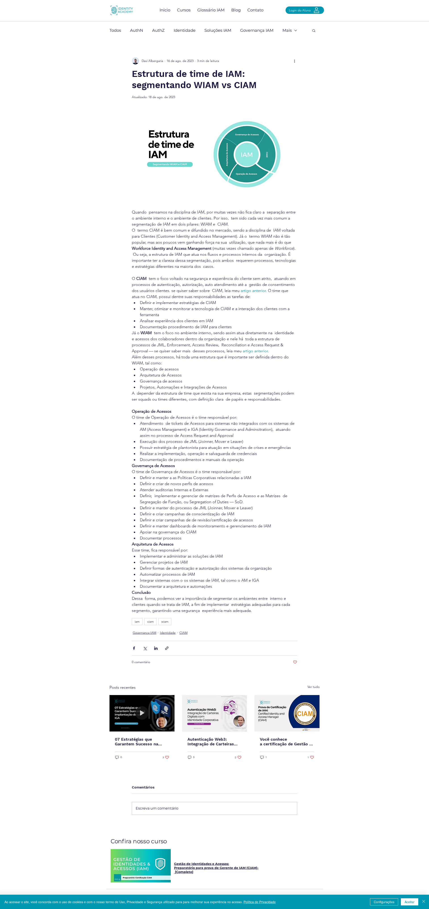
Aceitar (409, 902)
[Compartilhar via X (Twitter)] (145, 648)
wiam (164, 621)
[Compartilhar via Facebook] (134, 648)
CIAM (183, 633)
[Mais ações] (294, 60)
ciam (150, 621)
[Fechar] (423, 901)
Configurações (384, 902)
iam (137, 621)
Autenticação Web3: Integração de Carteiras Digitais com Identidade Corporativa (210, 741)
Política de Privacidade (260, 902)
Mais (287, 30)
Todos (115, 30)
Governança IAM (256, 30)
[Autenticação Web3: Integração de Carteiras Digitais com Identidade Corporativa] (214, 713)
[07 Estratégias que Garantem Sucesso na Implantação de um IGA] (142, 713)
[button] (314, 30)
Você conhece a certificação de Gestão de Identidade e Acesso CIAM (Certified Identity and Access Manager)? (287, 741)
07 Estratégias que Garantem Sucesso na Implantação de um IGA (138, 741)
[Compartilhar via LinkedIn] (156, 648)
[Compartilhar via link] (167, 648)
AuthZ (158, 30)
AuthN (136, 30)
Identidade (185, 30)
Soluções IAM (217, 30)
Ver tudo (313, 687)
